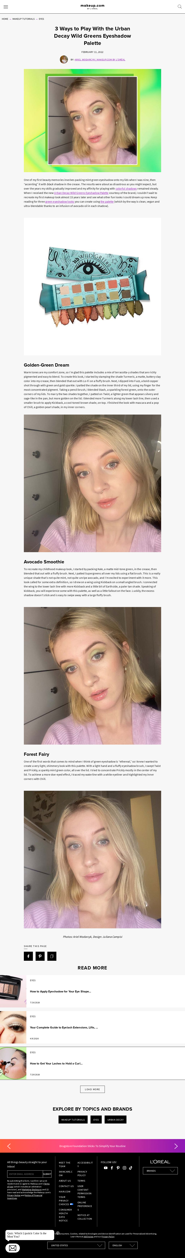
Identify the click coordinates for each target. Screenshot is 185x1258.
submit (47, 1174)
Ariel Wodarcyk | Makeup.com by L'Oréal (100, 59)
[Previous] (9, 1146)
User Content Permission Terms (85, 1192)
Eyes (41, 18)
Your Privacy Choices (64, 1200)
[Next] (176, 1146)
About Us (65, 1180)
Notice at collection (85, 1216)
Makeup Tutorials (23, 18)
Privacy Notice (13, 1195)
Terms (81, 1180)
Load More (92, 1089)
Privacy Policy (82, 1173)
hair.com (64, 1191)
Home (5, 18)
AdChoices (89, 1236)
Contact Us (66, 1186)
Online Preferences (85, 1206)
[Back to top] (177, 1250)
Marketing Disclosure (31, 1189)
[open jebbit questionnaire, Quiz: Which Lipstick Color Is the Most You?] (12, 1248)
